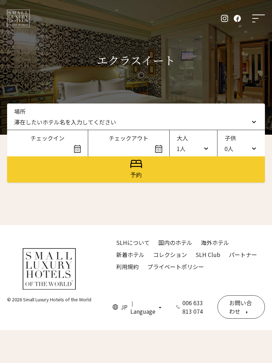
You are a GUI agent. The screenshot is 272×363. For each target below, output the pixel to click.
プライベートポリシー (175, 266)
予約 (136, 175)
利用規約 (127, 266)
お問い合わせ (240, 306)
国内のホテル (175, 242)
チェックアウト (128, 138)
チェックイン (47, 138)
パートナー (243, 254)
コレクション (170, 254)
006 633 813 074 (192, 306)
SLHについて (133, 242)
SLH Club (208, 254)
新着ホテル (130, 254)
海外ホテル (215, 242)
